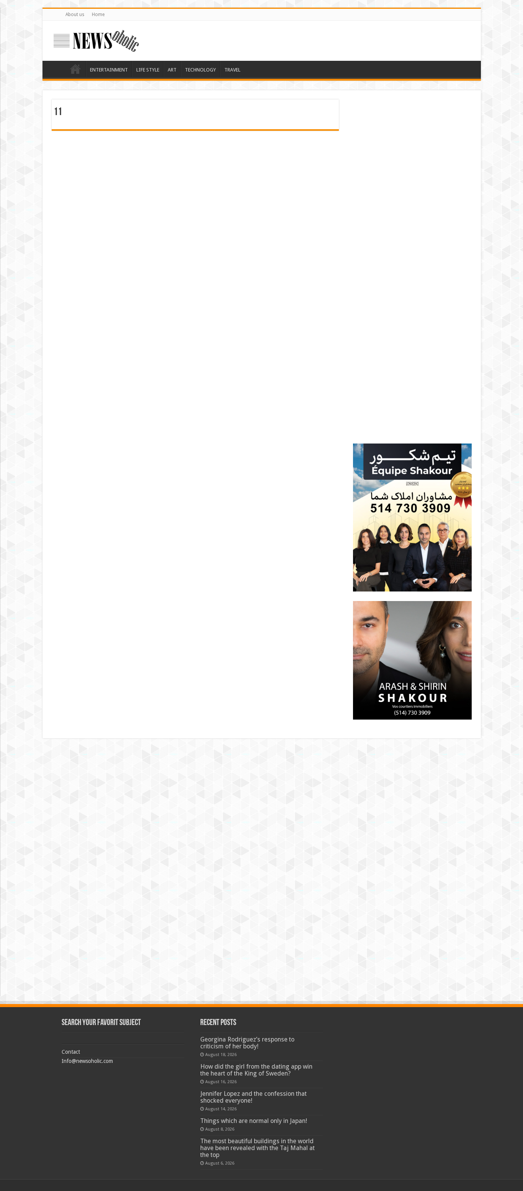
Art (172, 70)
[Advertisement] (412, 147)
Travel (232, 70)
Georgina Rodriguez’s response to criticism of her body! (247, 1043)
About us (74, 14)
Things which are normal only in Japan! (253, 1120)
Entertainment (109, 70)
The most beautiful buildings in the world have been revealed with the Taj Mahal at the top (257, 1148)
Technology (200, 70)
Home (98, 14)
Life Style (147, 70)
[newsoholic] (96, 40)
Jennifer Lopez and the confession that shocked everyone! (253, 1097)
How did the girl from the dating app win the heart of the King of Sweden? (256, 1070)
